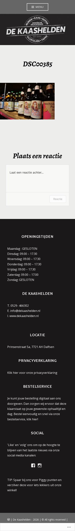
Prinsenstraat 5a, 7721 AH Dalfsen (30, 347)
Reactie (57, 198)
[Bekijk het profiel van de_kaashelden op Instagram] (40, 465)
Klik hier (12, 373)
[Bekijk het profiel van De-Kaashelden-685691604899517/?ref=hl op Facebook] (33, 465)
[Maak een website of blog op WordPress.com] (8, 519)
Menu (39, 7)
